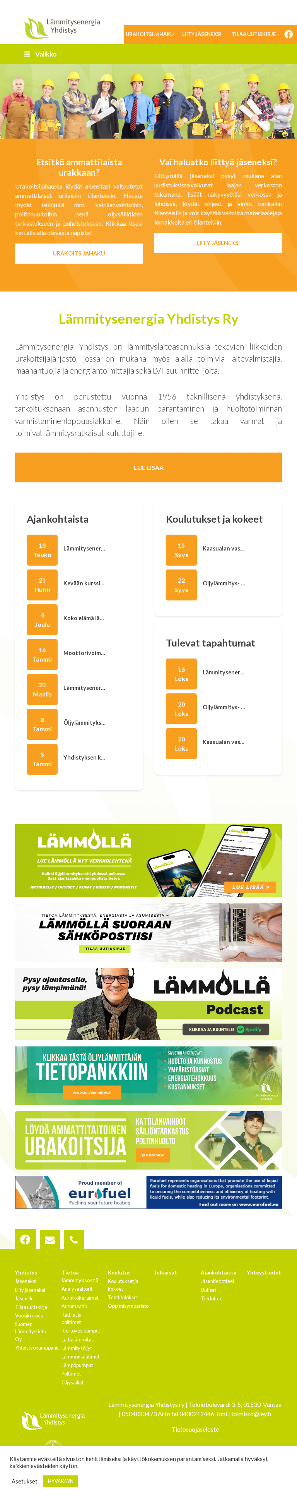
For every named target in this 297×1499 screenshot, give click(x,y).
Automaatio (74, 1306)
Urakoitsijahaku (150, 34)
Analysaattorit (76, 1289)
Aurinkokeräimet (80, 1298)
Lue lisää (149, 467)
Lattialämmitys (77, 1339)
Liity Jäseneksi (218, 243)
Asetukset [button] (25, 1481)
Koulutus (119, 1272)
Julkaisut (165, 1272)
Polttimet (71, 1373)
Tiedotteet (212, 1298)
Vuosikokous (29, 1315)
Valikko (46, 54)
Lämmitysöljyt (76, 1348)
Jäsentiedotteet (217, 1281)
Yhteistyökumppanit (37, 1348)
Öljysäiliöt (72, 1382)
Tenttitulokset (123, 1297)
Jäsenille (24, 1298)
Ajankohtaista (218, 1272)
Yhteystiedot (264, 1272)
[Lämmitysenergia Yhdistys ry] (62, 27)
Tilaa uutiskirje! (32, 1307)
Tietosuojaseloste (195, 1429)
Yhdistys (26, 1272)
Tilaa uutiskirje (254, 34)
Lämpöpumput (77, 1365)
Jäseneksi (25, 1281)
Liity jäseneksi (202, 34)
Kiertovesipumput (80, 1330)
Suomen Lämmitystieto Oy (30, 1331)
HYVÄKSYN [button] (60, 1481)
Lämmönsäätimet (80, 1356)
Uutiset (208, 1290)
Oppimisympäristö (128, 1306)
